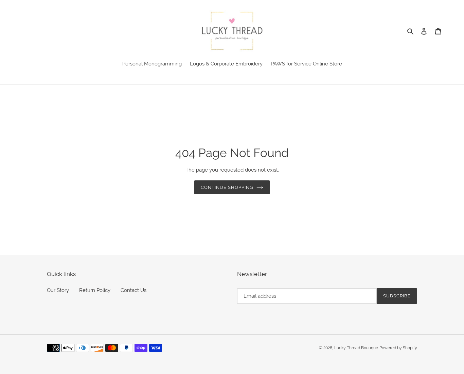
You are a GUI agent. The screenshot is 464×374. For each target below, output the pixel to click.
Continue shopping (227, 187)
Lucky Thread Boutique (356, 348)
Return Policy (94, 290)
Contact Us (133, 290)
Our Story (58, 290)
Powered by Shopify (398, 348)
